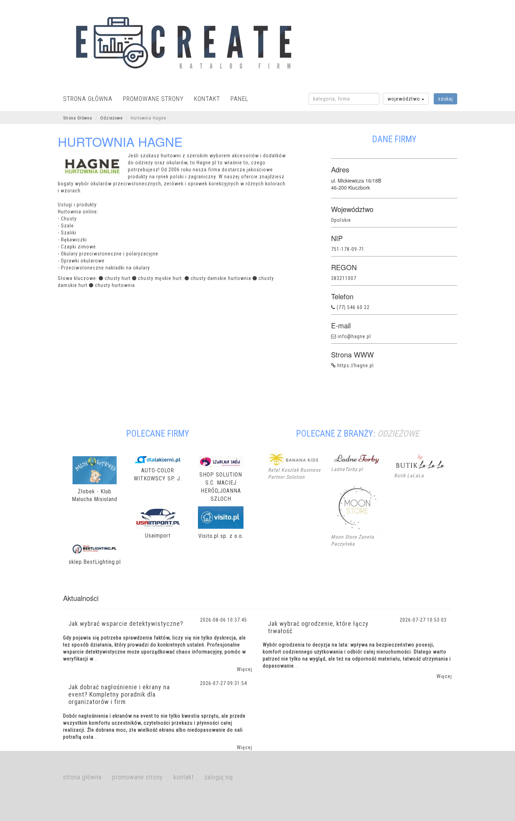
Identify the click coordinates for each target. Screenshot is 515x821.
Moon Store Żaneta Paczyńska (352, 540)
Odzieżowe (111, 118)
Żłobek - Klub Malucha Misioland (94, 495)
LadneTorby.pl (347, 469)
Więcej (244, 669)
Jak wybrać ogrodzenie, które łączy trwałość (318, 627)
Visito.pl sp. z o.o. (220, 536)
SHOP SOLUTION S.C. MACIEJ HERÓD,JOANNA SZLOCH (220, 486)
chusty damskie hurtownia (221, 278)
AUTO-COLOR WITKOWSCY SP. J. (157, 474)
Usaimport (158, 535)
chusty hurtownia (115, 285)
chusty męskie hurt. (160, 278)
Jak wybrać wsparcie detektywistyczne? (125, 623)
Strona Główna (77, 118)
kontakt (207, 98)
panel (239, 98)
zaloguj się (218, 777)
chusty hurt (118, 278)
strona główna (87, 98)
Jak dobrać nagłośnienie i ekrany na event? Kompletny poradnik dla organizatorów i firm (119, 694)
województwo (404, 99)
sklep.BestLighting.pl (95, 562)
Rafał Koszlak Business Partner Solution (294, 473)
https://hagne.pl (355, 365)
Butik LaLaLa (409, 475)
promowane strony (153, 98)
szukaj (445, 99)
